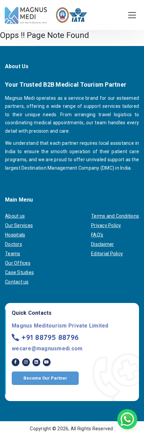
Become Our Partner (45, 378)
